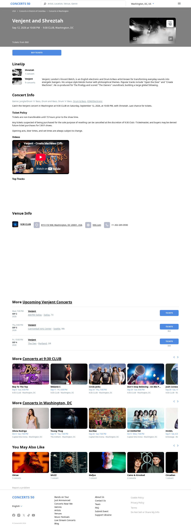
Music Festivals (62, 517)
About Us (99, 497)
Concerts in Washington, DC (47, 402)
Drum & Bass (79, 101)
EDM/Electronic (95, 101)
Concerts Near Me (63, 503)
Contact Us (100, 500)
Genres (58, 507)
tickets (169, 313)
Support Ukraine (103, 514)
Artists (57, 510)
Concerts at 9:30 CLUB (42, 358)
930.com (97, 225)
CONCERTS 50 (20, 4)
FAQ (97, 507)
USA (14, 11)
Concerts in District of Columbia (32, 11)
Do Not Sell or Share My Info (145, 512)
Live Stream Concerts (65, 520)
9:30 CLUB (25, 224)
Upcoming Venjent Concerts (47, 301)
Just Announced (62, 500)
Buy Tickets (37, 52)
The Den (32, 343)
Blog (56, 523)
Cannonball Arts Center (39, 328)
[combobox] (142, 4)
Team (97, 504)
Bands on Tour (61, 497)
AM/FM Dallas (35, 314)
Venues (58, 513)
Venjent (32, 311)
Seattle (56, 328)
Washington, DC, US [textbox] (141, 3)
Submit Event (101, 511)
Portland (42, 343)
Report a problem (21, 487)
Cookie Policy (137, 497)
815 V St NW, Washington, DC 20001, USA (61, 225)
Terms (134, 507)
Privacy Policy (137, 502)
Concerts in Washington (58, 11)
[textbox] (17, 506)
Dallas (47, 314)
